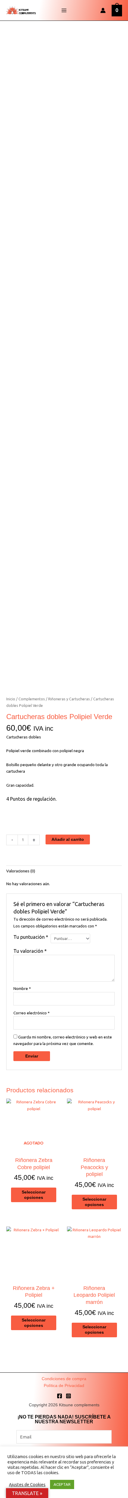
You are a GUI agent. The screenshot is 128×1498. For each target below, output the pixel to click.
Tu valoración (30, 951)
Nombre (22, 988)
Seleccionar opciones (34, 1195)
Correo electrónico (31, 1012)
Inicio (10, 699)
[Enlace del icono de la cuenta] (103, 10)
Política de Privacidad (64, 1385)
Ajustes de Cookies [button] (27, 1484)
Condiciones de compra (64, 1379)
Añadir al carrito (67, 839)
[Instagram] (68, 1396)
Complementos (31, 699)
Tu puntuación (30, 937)
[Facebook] (59, 1396)
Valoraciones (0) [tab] (20, 871)
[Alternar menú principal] (64, 10)
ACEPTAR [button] (62, 1484)
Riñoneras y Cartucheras (69, 699)
